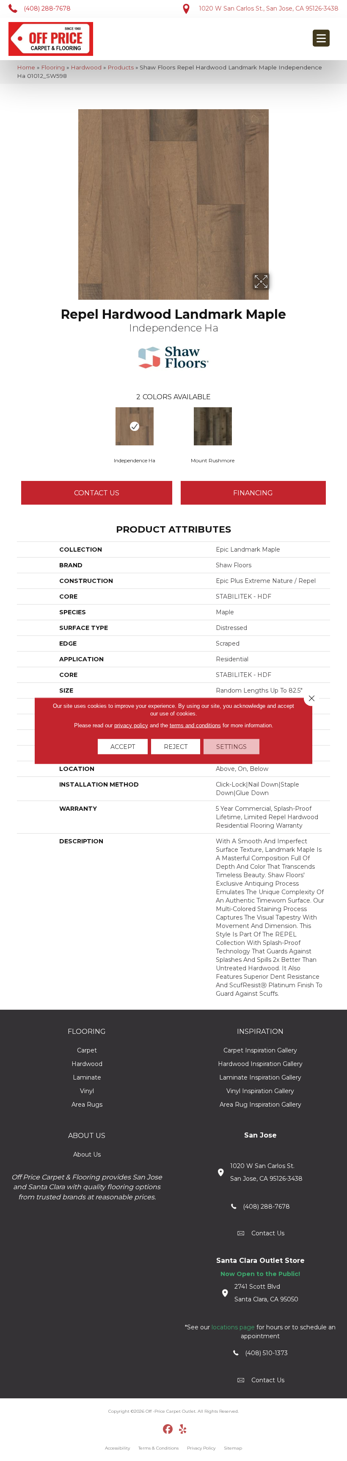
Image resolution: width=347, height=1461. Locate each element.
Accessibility (117, 1448)
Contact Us (96, 493)
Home (26, 67)
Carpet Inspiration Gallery (260, 1050)
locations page (233, 1327)
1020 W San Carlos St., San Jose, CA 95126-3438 (269, 8)
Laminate (87, 1077)
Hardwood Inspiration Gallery (260, 1064)
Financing (253, 493)
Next (334, 426)
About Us (87, 1154)
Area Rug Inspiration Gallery (260, 1104)
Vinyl (87, 1091)
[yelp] (183, 1429)
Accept (122, 746)
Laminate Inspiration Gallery (260, 1077)
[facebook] (168, 1429)
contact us (267, 1233)
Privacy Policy (201, 1448)
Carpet (87, 1050)
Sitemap (233, 1448)
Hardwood (86, 67)
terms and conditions (195, 725)
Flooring (53, 67)
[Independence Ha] (134, 426)
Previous (12, 426)
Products (120, 67)
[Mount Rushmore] (213, 426)
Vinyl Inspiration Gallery (260, 1091)
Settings (231, 746)
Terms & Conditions (158, 1448)
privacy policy (131, 725)
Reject (175, 746)
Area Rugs (87, 1104)
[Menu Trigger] (321, 38)
